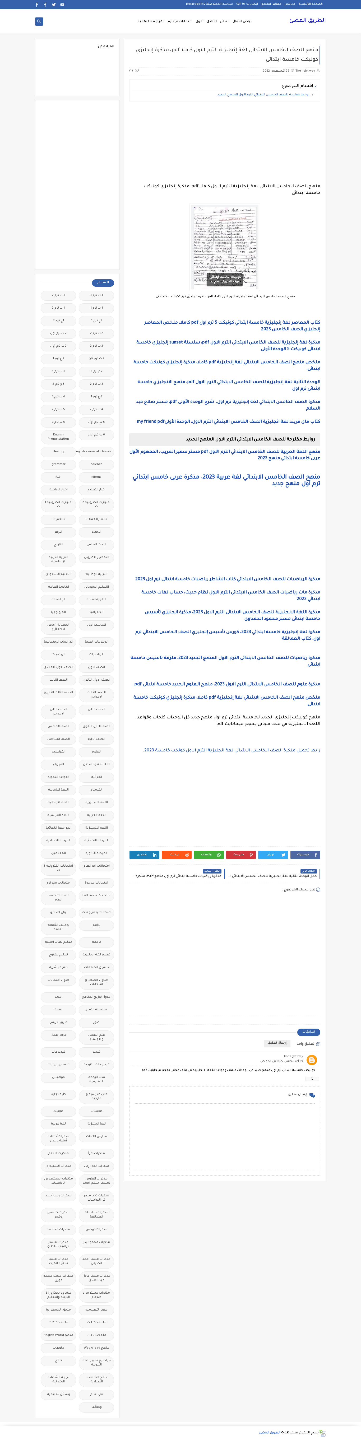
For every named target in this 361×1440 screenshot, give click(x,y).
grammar (59, 464)
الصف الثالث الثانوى (58, 693)
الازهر (58, 532)
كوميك (58, 1111)
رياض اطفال (242, 22)
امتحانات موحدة (96, 883)
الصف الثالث (58, 680)
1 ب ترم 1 (96, 295)
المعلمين (58, 853)
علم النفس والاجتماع (96, 1037)
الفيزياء (58, 765)
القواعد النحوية (59, 777)
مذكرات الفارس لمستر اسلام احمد (96, 1181)
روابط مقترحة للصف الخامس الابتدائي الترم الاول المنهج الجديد (263, 95)
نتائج (58, 1361)
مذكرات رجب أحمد (58, 1196)
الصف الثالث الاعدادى (96, 695)
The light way (293, 1056)
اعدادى (212, 22)
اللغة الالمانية (58, 790)
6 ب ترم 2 (58, 422)
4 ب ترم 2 (96, 409)
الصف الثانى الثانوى (96, 726)
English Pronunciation (58, 437)
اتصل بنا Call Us (247, 4)
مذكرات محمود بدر (96, 1242)
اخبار (58, 477)
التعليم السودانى (96, 587)
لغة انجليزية (96, 1124)
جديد (58, 997)
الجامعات (59, 600)
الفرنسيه (58, 752)
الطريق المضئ (307, 21)
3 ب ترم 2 (96, 384)
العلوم (96, 752)
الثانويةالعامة (96, 600)
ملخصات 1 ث (96, 1323)
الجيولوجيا (58, 612)
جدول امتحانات (58, 980)
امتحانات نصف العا (96, 896)
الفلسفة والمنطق (96, 765)
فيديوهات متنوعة (96, 1065)
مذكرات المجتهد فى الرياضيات (58, 1181)
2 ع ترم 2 (97, 371)
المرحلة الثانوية (96, 853)
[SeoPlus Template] (322, 1433)
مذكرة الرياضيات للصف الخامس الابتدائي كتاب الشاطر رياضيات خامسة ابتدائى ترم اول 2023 (227, 579)
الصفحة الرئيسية (311, 4)
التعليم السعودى (58, 574)
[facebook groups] (36, 4)
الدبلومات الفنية (96, 642)
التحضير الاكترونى (96, 557)
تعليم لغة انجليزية (96, 955)
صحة (58, 1010)
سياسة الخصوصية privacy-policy (209, 4)
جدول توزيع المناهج (96, 997)
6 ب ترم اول (96, 435)
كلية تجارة (58, 1094)
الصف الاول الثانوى (96, 680)
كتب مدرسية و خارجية (96, 1096)
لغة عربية (58, 1124)
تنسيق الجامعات (96, 967)
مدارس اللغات (96, 1137)
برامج (96, 925)
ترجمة (96, 942)
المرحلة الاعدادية (58, 841)
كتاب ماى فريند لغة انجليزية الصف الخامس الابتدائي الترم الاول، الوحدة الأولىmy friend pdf (228, 422)
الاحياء (96, 532)
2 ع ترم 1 (58, 359)
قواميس (58, 1077)
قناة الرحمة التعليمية (96, 1080)
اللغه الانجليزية (96, 828)
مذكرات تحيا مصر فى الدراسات (96, 1198)
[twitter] (53, 4)
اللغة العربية (96, 815)
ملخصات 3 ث (96, 1335)
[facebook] (45, 4)
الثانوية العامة (58, 587)
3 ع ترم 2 (58, 384)
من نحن (290, 4)
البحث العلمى (97, 545)
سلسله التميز (96, 1010)
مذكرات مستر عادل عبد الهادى (96, 1278)
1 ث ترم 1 (96, 308)
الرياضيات (96, 655)
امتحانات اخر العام (97, 866)
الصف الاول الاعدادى (58, 667)
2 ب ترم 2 (96, 333)
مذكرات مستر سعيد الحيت (58, 1261)
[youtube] (62, 4)
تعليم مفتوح (58, 955)
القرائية (96, 777)
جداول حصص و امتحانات (96, 982)
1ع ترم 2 (58, 321)
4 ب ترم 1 (58, 397)
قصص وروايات (59, 1065)
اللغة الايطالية (58, 803)
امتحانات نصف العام (58, 898)
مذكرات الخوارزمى (96, 1166)
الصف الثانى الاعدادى (58, 712)
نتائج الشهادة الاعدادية (96, 1380)
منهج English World (58, 1335)
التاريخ (58, 545)
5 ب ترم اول (96, 422)
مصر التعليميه (96, 1310)
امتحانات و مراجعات (96, 912)
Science (96, 464)
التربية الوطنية (96, 574)
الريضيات (58, 655)
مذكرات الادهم (58, 1153)
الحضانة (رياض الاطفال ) (58, 627)
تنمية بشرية (58, 967)
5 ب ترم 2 (58, 409)
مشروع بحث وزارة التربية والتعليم (58, 1295)
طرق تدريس (58, 1022)
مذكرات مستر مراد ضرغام (96, 1295)
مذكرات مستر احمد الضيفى (96, 1261)
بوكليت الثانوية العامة (58, 927)
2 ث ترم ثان (96, 359)
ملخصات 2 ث (58, 1323)
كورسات (97, 1111)
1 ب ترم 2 (58, 295)
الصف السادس (58, 739)
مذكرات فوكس (96, 1230)
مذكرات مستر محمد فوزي (58, 1278)
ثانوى (199, 22)
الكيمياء (97, 790)
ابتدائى (224, 22)
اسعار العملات (97, 519)
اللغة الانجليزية (96, 803)
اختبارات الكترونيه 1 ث (58, 505)
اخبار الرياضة (58, 490)
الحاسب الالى (96, 625)
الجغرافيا (96, 612)
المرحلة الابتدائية (96, 841)
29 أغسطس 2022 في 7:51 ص (281, 1061)
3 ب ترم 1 (58, 371)
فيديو (96, 1052)
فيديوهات (59, 1052)
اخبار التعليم (96, 490)
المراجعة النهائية (151, 22)
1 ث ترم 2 (58, 308)
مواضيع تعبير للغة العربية (96, 1363)
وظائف (96, 1407)
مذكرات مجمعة (58, 1230)
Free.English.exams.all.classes (95, 452)
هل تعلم (96, 1394)
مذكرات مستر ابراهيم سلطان (58, 1244)
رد (312, 1078)
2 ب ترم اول (58, 333)
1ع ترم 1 (96, 321)
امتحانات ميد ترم (59, 883)
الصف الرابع (96, 739)
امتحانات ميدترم (180, 22)
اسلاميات (59, 519)
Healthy (58, 452)
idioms (96, 477)
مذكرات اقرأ (96, 1153)
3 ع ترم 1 (96, 397)
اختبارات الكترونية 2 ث (96, 505)
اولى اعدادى (58, 912)
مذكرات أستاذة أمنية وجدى (58, 1139)
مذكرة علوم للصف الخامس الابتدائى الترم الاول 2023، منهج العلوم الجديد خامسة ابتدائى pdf (227, 684)
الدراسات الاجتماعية (58, 642)
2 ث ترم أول (58, 346)
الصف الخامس (59, 726)
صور (96, 1022)
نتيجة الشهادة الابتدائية (58, 1380)
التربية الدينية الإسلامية (58, 560)
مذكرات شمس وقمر (58, 1215)
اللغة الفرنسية (58, 815)
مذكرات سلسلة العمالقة (96, 1215)
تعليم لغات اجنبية (58, 942)
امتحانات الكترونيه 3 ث (58, 868)
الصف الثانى (96, 710)
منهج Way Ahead (96, 1348)
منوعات (58, 1348)
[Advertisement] (224, 142)
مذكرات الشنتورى (58, 1166)
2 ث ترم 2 (96, 346)
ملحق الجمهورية (58, 1310)
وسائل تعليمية (58, 1394)
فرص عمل (58, 1035)
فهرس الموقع (271, 4)
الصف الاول (96, 667)
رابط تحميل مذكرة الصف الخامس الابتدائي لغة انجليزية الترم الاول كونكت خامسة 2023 (232, 750)
